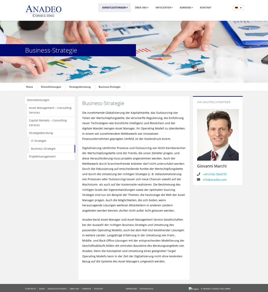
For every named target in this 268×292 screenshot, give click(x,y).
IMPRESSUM (131, 288)
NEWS (42, 288)
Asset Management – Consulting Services (50, 110)
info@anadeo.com (214, 179)
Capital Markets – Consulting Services (48, 122)
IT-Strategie (38, 141)
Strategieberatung (41, 133)
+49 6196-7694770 (214, 174)
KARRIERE (86, 288)
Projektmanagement (42, 156)
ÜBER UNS (74, 288)
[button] (238, 7)
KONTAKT (98, 288)
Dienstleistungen (38, 100)
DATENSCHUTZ (146, 288)
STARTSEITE (30, 288)
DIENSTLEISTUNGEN (57, 288)
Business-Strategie (43, 148)
